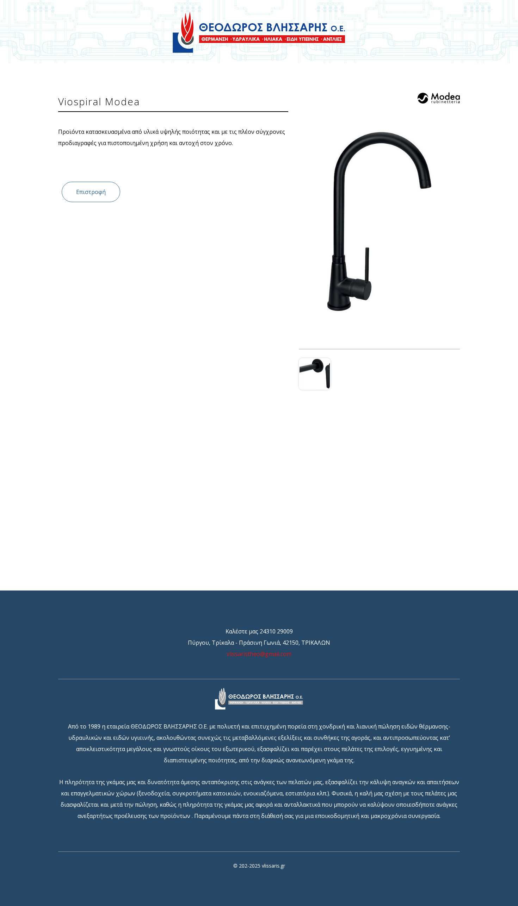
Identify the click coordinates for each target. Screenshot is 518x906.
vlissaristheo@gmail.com (259, 654)
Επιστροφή (91, 192)
